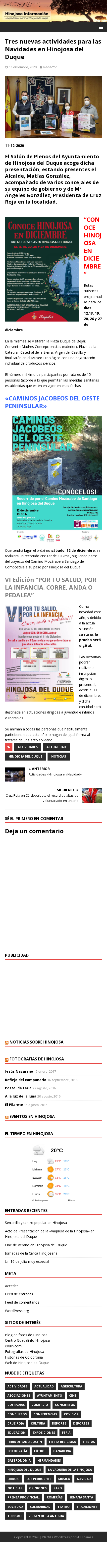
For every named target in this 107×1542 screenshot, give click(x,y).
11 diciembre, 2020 (23, 67)
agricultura (71, 1386)
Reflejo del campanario (25, 1079)
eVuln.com (13, 1346)
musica (64, 1479)
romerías (54, 1497)
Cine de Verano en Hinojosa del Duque (36, 1245)
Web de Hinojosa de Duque (27, 1362)
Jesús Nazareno (19, 1071)
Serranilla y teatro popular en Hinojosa (36, 1222)
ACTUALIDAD (56, 747)
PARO (58, 1488)
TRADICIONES (87, 1507)
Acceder (11, 1285)
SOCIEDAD (15, 1507)
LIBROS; (13, 1479)
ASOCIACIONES (18, 1395)
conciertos (65, 1405)
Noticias (58, 756)
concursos (17, 1414)
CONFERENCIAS (45, 1414)
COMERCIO (40, 1405)
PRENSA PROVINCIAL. (23, 1497)
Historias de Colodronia (24, 1357)
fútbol (40, 1451)
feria (66, 1433)
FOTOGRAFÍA (17, 1451)
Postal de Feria (18, 1088)
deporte (59, 1423)
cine (72, 1395)
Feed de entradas (19, 1294)
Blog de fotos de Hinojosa (26, 1334)
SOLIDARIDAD (40, 1507)
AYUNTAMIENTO (49, 1395)
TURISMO (14, 1516)
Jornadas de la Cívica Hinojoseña (31, 1253)
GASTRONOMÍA (19, 1460)
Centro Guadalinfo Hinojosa (27, 1340)
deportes (81, 1423)
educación (16, 1433)
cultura (38, 1423)
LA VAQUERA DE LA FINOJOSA (70, 1470)
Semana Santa (81, 1497)
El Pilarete (14, 1104)
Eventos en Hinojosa (32, 1116)
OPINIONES (38, 1488)
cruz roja (15, 1423)
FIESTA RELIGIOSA (62, 1442)
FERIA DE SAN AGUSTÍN (24, 1442)
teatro (63, 1507)
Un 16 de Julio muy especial (27, 1261)
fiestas (89, 1442)
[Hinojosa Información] (53, 19)
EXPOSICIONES (44, 1433)
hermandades (49, 1460)
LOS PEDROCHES (38, 1479)
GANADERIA (62, 1451)
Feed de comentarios (22, 1302)
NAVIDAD (84, 1479)
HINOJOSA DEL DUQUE (25, 756)
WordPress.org (17, 1310)
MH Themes (84, 1537)
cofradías (16, 1405)
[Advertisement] (53, 1000)
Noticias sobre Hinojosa (36, 1042)
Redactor (50, 67)
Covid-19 (71, 1414)
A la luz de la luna (20, 1096)
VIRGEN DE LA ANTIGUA (46, 1516)
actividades (28, 747)
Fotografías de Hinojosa (36, 1059)
